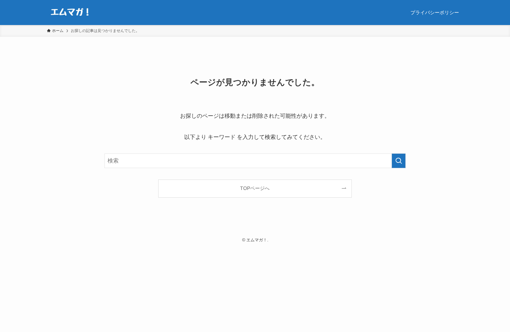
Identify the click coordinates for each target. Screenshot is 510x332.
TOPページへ (255, 188)
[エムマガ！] (70, 12)
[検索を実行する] (399, 160)
